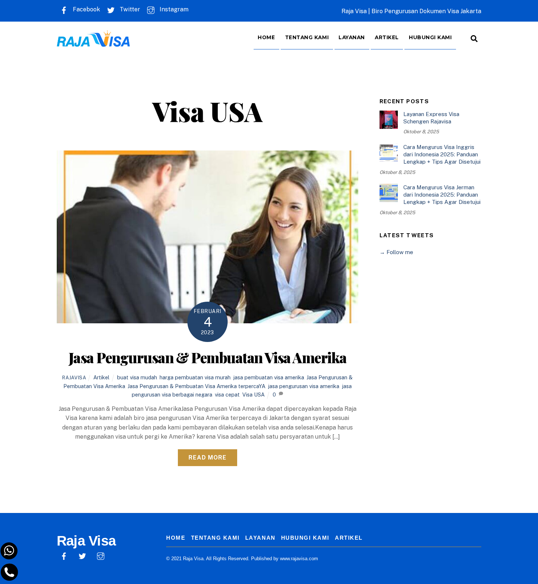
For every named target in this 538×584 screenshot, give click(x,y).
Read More (207, 457)
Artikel (387, 37)
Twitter (129, 9)
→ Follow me (396, 252)
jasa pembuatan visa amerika (268, 377)
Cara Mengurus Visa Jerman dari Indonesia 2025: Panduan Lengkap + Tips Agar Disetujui (442, 194)
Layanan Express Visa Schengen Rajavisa (431, 117)
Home (266, 37)
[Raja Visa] (93, 42)
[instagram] (100, 556)
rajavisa (74, 377)
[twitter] (82, 556)
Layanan (352, 37)
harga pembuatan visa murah (195, 377)
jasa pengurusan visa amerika (303, 386)
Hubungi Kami (430, 37)
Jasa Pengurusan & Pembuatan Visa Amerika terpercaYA (196, 386)
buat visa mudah (137, 377)
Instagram (173, 9)
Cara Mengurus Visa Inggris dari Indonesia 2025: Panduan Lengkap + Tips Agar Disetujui (442, 154)
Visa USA (253, 394)
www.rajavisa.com (299, 558)
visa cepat (227, 394)
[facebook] (64, 556)
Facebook (85, 9)
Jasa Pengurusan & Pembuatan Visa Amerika (207, 357)
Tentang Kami (307, 37)
